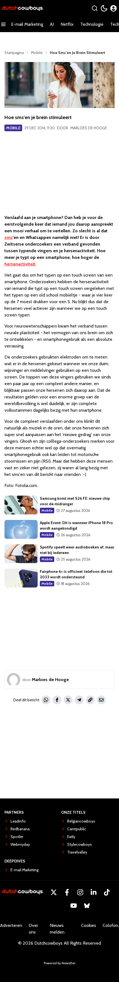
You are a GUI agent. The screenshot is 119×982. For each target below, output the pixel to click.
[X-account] (53, 892)
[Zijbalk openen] (3, 24)
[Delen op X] (68, 699)
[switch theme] (104, 8)
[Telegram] (79, 699)
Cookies (88, 925)
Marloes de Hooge (88, 127)
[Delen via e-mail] (101, 699)
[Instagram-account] (80, 892)
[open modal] (113, 8)
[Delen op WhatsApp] (46, 699)
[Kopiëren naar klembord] (90, 699)
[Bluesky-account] (87, 905)
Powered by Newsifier (60, 963)
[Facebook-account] (67, 892)
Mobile (13, 127)
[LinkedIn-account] (93, 892)
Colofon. (111, 925)
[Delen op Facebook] (57, 699)
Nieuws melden (57, 929)
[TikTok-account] (107, 892)
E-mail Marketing (27, 24)
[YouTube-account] (73, 905)
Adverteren (11, 925)
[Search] (94, 8)
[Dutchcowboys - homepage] (23, 8)
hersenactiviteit (19, 264)
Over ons (33, 929)
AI (52, 24)
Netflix (67, 24)
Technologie (92, 24)
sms (8, 237)
